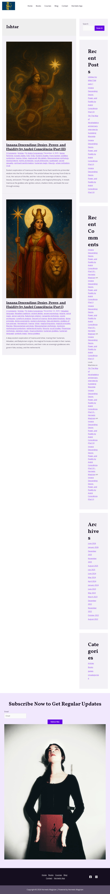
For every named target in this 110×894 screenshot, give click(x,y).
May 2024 (92, 577)
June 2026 (92, 543)
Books (38, 6)
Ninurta (46, 328)
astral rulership (18, 316)
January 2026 (93, 547)
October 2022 (93, 615)
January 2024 (93, 585)
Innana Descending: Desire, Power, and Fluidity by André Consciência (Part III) (36, 147)
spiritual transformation (24, 163)
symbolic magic (21, 333)
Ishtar (24, 158)
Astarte (62, 313)
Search (85, 24)
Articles (21, 153)
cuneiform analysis (23, 318)
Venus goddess (34, 333)
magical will (32, 158)
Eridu (33, 155)
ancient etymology (51, 313)
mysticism (61, 326)
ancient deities (37, 313)
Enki (28, 155)
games (90, 671)
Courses (47, 6)
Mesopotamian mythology (58, 158)
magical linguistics (47, 323)
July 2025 (91, 569)
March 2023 (92, 597)
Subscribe (55, 722)
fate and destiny (53, 321)
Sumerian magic (41, 163)
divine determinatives (56, 318)
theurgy (51, 163)
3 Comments (11, 153)
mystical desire (12, 160)
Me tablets (42, 158)
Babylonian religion (33, 316)
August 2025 (93, 566)
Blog (56, 6)
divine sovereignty (22, 321)
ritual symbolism (36, 331)
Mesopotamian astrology (23, 326)
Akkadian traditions (22, 313)
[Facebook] (90, 876)
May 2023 (92, 593)
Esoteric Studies (42, 155)
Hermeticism (22, 323)
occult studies (55, 328)
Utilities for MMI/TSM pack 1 (92, 80)
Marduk (9, 326)
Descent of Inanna (39, 318)
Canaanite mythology (50, 316)
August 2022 (93, 619)
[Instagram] (96, 876)
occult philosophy (41, 160)
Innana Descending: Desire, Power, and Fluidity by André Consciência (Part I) (36, 305)
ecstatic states (20, 155)
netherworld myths (34, 328)
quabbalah (53, 160)
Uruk (8, 165)
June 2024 (92, 573)
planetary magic (22, 331)
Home (30, 6)
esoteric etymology (38, 321)
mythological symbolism (16, 328)
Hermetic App (76, 6)
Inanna (18, 158)
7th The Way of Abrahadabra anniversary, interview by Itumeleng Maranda (93, 126)
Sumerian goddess (51, 331)
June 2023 (92, 589)
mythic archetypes (26, 160)
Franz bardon (54, 155)
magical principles (63, 323)
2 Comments (11, 311)
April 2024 (92, 581)
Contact (65, 6)
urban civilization (62, 163)
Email (6, 711)
